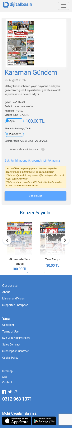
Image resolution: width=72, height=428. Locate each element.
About (6, 292)
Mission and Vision (13, 298)
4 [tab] (45, 272)
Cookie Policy (10, 357)
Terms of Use (10, 331)
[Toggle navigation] (63, 6)
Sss (4, 376)
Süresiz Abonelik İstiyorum (24, 149)
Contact (7, 382)
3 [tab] (39, 272)
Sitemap (7, 371)
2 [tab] (33, 272)
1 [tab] (27, 272)
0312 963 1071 (17, 399)
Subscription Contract (15, 351)
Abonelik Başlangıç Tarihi (18, 128)
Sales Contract (11, 344)
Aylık (12, 121)
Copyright (8, 324)
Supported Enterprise (15, 305)
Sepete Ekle (35, 195)
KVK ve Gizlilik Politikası (16, 338)
